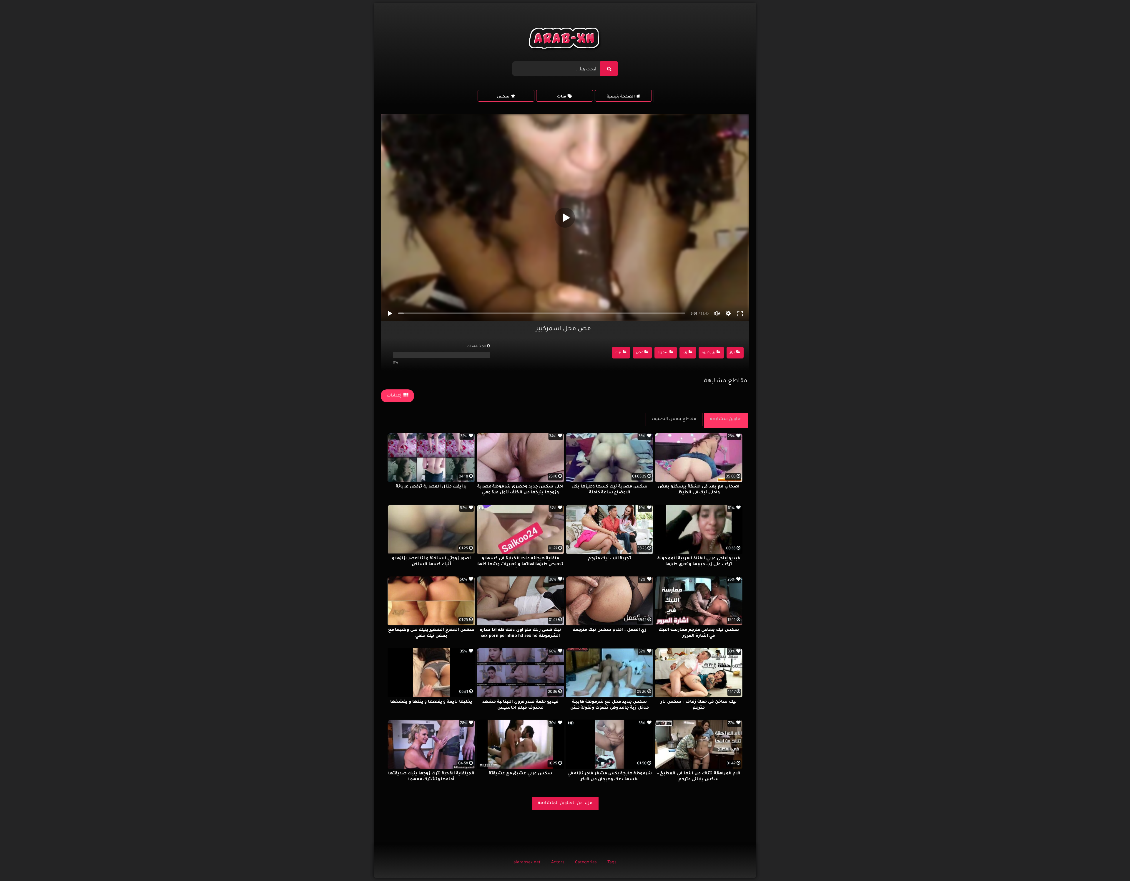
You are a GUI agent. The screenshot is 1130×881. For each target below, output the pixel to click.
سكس (503, 97)
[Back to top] (1111, 863)
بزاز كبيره (708, 353)
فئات (561, 97)
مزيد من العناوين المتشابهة (565, 803)
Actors (557, 862)
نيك (618, 353)
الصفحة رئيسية (621, 97)
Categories (586, 862)
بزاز (732, 353)
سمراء (663, 353)
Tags (611, 862)
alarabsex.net (527, 862)
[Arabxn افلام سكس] (565, 39)
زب (685, 353)
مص (639, 353)
